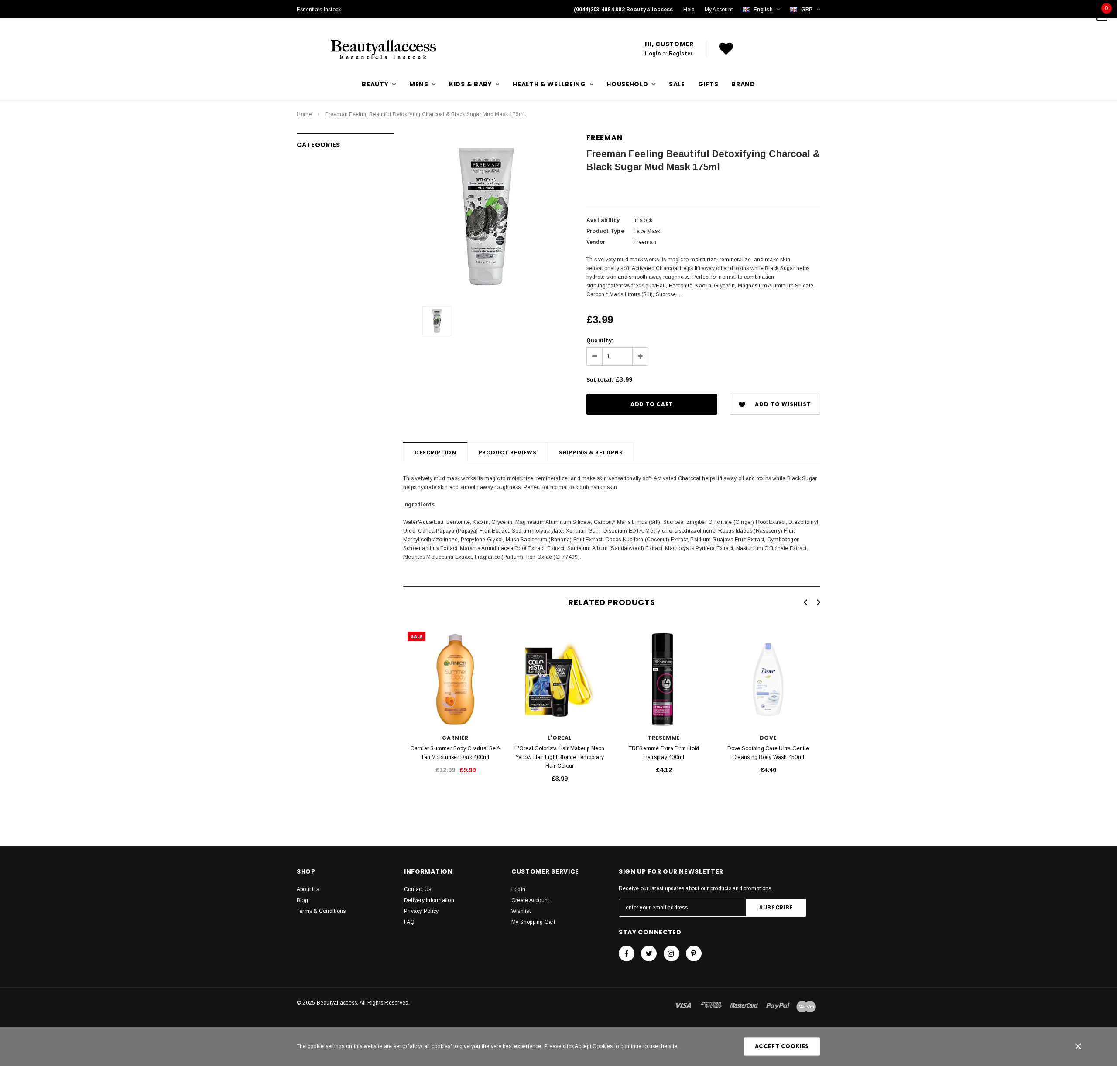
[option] (486, 216)
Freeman (604, 138)
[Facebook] (626, 953)
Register (681, 54)
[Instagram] (671, 953)
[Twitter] (649, 953)
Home (304, 114)
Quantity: (599, 341)
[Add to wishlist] (393, 636)
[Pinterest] (694, 953)
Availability (603, 220)
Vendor (595, 242)
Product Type (605, 231)
